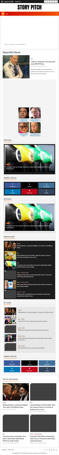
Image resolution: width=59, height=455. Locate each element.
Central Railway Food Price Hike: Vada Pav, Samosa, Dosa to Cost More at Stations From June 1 (42, 407)
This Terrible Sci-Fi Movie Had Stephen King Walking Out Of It (35, 120)
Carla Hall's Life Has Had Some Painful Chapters (23, 134)
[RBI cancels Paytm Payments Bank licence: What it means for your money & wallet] (10, 284)
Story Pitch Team (43, 66)
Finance (8, 164)
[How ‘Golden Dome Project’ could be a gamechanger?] (10, 347)
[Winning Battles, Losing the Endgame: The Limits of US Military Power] (10, 245)
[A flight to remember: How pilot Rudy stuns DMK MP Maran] (16, 66)
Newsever (36, 453)
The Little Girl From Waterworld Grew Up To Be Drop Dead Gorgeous (35, 134)
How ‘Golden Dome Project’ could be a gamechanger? (31, 348)
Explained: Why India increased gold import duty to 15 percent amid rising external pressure (42, 438)
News (32, 58)
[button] (6, 14)
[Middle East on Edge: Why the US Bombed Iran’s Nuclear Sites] (10, 329)
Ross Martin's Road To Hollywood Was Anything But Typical (24, 120)
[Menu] (6, 14)
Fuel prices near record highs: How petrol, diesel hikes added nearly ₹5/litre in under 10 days (14, 438)
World (23, 336)
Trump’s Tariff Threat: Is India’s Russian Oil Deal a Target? (32, 321)
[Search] (56, 13)
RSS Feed (11, 450)
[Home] (3, 14)
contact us (18, 1)
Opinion (18, 243)
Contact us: (4, 450)
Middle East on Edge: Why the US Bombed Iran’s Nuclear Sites (33, 330)
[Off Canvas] (2, 1)
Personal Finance (16, 164)
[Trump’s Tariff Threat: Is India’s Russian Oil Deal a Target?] (10, 320)
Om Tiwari (14, 409)
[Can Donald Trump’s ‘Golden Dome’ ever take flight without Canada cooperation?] (10, 338)
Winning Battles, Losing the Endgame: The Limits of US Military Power (35, 312)
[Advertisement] (29, 30)
